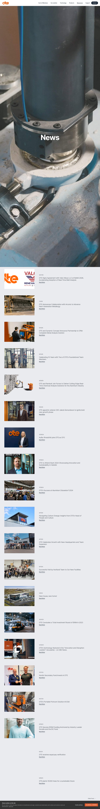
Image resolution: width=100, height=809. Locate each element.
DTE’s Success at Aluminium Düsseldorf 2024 (56, 490)
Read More (42, 282)
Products (71, 3)
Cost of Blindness (43, 3)
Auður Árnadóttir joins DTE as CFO (52, 437)
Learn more (11, 806)
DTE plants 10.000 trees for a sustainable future (56, 781)
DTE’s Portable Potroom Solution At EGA (54, 702)
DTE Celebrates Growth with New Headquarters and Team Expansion (61, 543)
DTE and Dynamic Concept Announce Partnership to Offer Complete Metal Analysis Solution (61, 332)
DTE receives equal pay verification (52, 755)
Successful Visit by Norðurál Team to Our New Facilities (60, 570)
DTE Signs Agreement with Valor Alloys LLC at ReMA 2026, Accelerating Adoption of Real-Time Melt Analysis (61, 279)
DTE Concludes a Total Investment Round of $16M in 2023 (61, 622)
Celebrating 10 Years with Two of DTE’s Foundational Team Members (61, 358)
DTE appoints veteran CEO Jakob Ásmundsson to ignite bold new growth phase (62, 411)
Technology (63, 3)
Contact (95, 3)
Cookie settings (79, 804)
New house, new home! (48, 596)
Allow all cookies (91, 804)
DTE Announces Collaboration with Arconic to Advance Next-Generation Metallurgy (59, 305)
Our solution (54, 3)
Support (88, 3)
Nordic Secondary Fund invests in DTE (53, 675)
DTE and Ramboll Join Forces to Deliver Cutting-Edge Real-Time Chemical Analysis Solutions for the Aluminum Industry (61, 385)
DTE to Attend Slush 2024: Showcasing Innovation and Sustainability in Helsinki (59, 464)
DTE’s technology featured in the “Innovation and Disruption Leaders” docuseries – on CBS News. (61, 649)
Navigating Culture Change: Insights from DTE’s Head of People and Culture (60, 517)
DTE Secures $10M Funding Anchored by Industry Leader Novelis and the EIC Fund (60, 728)
